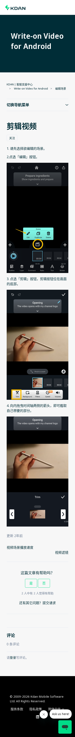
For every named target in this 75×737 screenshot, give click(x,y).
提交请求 (49, 603)
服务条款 (17, 709)
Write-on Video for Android (31, 88)
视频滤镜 (61, 552)
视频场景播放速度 (20, 547)
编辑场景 (60, 88)
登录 (13, 657)
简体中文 (54, 709)
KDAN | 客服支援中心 (20, 84)
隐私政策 (35, 709)
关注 (12, 138)
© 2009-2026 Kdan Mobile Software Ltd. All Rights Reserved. (37, 698)
